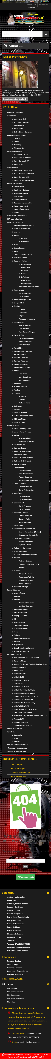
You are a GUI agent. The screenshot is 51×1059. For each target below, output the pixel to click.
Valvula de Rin (18, 148)
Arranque (22, 396)
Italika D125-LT (19, 683)
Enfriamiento (18, 525)
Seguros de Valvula (25, 580)
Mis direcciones (13, 995)
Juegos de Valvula (25, 574)
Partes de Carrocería (15, 222)
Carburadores (18, 467)
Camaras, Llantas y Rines (16, 135)
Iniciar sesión (43, 5)
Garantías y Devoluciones (20, 772)
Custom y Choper (20, 661)
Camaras (17, 138)
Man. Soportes (24, 380)
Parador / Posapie (20, 387)
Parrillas (16, 390)
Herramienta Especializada (17, 216)
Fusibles (16, 635)
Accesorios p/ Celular (21, 122)
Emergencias (18, 196)
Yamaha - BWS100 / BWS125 (18, 745)
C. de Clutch (23, 271)
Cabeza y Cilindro (25, 516)
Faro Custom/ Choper (26, 332)
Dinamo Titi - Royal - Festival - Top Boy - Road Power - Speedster (29, 665)
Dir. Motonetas (24, 296)
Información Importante (20, 758)
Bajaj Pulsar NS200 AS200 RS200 (26, 658)
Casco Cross (18, 164)
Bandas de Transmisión (22, 451)
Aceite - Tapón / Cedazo (22, 432)
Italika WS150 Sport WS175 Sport (25, 709)
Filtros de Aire (18, 335)
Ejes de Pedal (18, 503)
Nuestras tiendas (15, 57)
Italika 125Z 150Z (19, 674)
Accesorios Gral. (19, 119)
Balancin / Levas (19, 448)
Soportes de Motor (20, 413)
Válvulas (16, 571)
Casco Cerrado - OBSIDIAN (23, 180)
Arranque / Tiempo (25, 542)
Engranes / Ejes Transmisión (24, 529)
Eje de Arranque (24, 506)
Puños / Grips (18, 129)
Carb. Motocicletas (25, 474)
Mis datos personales (15, 999)
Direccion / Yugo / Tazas (22, 300)
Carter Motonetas (25, 487)
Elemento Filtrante (25, 342)
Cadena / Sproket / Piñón (22, 254)
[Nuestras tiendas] (25, 74)
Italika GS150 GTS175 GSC (23, 700)
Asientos (16, 232)
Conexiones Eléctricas (21, 625)
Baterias (16, 596)
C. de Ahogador (24, 267)
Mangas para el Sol (20, 206)
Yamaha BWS (18, 719)
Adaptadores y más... (26, 319)
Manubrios (17, 383)
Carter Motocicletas (26, 490)
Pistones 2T (23, 567)
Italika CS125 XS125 (21, 680)
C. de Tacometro (24, 280)
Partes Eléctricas (13, 590)
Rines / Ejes (17, 145)
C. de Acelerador (24, 264)
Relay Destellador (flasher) (23, 648)
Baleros (16, 245)
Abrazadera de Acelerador (28, 287)
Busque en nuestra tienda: (25, 857)
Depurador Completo (26, 338)
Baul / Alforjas (18, 125)
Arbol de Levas (19, 445)
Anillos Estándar (24, 438)
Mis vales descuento (15, 992)
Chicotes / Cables (20, 261)
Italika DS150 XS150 (21, 687)
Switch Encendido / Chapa (23, 416)
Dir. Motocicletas (24, 293)
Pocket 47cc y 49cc (14, 729)
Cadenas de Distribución (22, 461)
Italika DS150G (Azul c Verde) (24, 690)
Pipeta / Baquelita (25, 477)
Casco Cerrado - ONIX (21, 177)
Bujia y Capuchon (20, 612)
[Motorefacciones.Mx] (25, 1)
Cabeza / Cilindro (19, 464)
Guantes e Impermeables (22, 203)
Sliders (16, 213)
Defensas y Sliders (20, 193)
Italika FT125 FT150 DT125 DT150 (25, 696)
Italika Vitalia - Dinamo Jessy (24, 703)
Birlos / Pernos (19, 248)
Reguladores (18, 645)
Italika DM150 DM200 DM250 (24, 693)
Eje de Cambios (24, 509)
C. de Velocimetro (25, 283)
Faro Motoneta (24, 329)
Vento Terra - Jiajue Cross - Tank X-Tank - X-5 (30, 716)
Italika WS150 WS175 (21, 706)
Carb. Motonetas (24, 471)
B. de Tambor (23, 242)
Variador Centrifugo (20, 587)
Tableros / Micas (19, 419)
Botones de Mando (20, 609)
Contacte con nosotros (31, 6)
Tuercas (16, 742)
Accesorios (11, 116)
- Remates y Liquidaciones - (17, 748)
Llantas (16, 142)
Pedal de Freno (24, 403)
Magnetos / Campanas (21, 638)
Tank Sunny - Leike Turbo (22, 712)
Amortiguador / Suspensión (23, 225)
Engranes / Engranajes (21, 538)
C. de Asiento (23, 277)
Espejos (16, 306)
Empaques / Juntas (20, 513)
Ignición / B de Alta (25, 606)
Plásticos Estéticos (14, 654)
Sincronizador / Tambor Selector (25, 554)
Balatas (16, 235)
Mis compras (12, 988)
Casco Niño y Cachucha (22, 158)
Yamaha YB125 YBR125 (22, 725)
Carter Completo (19, 483)
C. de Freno (22, 274)
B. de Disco (22, 238)
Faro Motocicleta (24, 325)
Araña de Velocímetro (21, 229)
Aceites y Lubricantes (15, 113)
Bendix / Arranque (20, 454)
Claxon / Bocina (19, 622)
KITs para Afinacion (14, 219)
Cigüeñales (17, 493)
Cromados (22, 313)
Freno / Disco (18, 348)
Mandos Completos (20, 364)
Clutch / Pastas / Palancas (23, 458)
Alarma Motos (18, 187)
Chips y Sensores (20, 616)
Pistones (16, 558)
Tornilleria (11, 732)
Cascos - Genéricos (14, 151)
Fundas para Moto (20, 200)
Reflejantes (17, 406)
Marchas (16, 642)
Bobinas (16, 600)
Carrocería (17, 735)
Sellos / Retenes (24, 583)
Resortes (17, 409)
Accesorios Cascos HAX (22, 171)
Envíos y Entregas (17, 769)
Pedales (16, 393)
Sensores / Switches (21, 651)
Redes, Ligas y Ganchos (22, 132)
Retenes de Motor (20, 551)
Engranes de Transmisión (28, 535)
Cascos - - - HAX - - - (14, 167)
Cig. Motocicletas (25, 500)
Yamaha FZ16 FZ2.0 (20, 722)
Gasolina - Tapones (20, 361)
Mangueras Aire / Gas (21, 367)
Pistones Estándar (25, 561)
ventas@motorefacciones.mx (28, 1042)
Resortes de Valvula (26, 577)
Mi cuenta (7, 984)
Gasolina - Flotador (20, 354)
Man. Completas (24, 377)
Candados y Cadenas (21, 190)
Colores (21, 309)
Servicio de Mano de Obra (16, 751)
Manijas (16, 371)
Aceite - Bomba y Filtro (22, 429)
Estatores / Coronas (21, 629)
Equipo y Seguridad (14, 183)
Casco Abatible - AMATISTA (23, 174)
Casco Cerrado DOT (21, 161)
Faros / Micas (18, 322)
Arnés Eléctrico (19, 593)
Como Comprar (16, 765)
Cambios (22, 400)
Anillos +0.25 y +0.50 (26, 442)
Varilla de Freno (19, 422)
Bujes (15, 251)
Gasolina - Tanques (20, 358)
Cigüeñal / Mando (25, 545)
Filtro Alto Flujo (24, 345)
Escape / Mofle (18, 303)
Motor (15, 738)
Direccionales (18, 290)
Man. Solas (22, 374)
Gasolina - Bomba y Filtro (22, 351)
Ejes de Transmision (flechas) (29, 532)
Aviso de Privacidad (18, 776)
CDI (14, 619)
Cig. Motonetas (24, 496)
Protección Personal (21, 209)
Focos (15, 632)
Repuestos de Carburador (28, 480)
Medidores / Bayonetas (22, 548)
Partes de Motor (13, 425)
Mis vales (11, 1002)
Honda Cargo (18, 671)
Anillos (16, 435)
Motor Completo (24, 522)
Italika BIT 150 (18, 677)
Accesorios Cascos (20, 154)
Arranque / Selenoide (26, 603)
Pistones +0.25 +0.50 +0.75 (28, 564)
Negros (21, 316)
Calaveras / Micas (20, 258)
